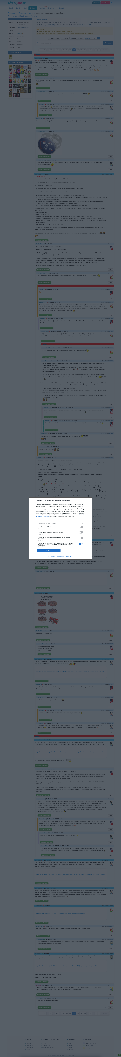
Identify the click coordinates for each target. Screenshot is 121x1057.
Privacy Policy (69, 556)
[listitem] (60, 523)
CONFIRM (49, 550)
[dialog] (60, 528)
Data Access (60, 556)
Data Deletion (51, 556)
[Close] (89, 500)
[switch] (81, 527)
